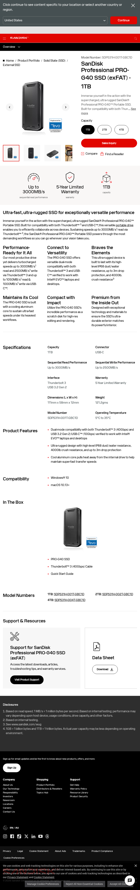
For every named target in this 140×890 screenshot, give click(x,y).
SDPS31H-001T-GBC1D (69, 594)
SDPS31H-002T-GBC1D (117, 594)
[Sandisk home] (19, 38)
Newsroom (9, 800)
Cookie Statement (44, 877)
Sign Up (11, 767)
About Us (8, 784)
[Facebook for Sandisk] (12, 836)
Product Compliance (102, 851)
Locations (8, 804)
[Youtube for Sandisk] (40, 836)
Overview (9, 47)
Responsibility (10, 792)
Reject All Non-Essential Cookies (84, 884)
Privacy (7, 851)
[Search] (135, 37)
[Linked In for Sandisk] (33, 837)
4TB (121, 129)
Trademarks (78, 851)
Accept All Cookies (120, 884)
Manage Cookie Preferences (43, 884)
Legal (20, 851)
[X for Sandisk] (26, 836)
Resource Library (79, 792)
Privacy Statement (17, 877)
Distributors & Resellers (49, 788)
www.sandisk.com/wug (26, 724)
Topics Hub (42, 792)
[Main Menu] (5, 38)
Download (103, 669)
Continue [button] (124, 20)
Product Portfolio (45, 784)
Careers (7, 807)
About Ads (60, 851)
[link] (89, 153)
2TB (104, 129)
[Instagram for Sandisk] (5, 836)
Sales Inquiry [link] (109, 143)
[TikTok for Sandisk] (19, 836)
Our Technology (11, 788)
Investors (8, 796)
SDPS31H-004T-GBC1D (70, 600)
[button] (11, 153)
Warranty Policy (78, 788)
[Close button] (133, 5)
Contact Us (9, 811)
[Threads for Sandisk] (47, 836)
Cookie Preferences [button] (13, 857)
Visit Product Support (27, 679)
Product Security (79, 796)
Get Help (74, 784)
